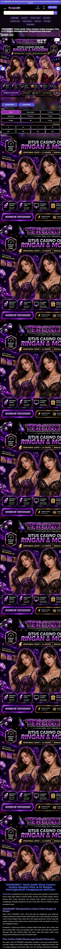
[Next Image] (58, 68)
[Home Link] (14, 8)
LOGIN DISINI (26, 104)
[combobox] (29, 13)
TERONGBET (7, 894)
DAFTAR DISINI (9, 104)
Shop (5, 8)
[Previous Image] (3, 68)
